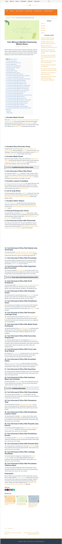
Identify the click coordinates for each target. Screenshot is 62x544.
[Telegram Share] (12, 490)
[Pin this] (10, 490)
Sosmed (43, 28)
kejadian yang (25, 193)
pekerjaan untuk (17, 126)
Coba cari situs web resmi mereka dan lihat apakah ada (21, 176)
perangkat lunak (32, 340)
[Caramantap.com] (31, 5)
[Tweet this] (8, 490)
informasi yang (23, 213)
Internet (42, 23)
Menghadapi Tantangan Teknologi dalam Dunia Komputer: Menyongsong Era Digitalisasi (48, 78)
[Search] (55, 13)
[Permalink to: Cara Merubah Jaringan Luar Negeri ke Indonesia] (22, 499)
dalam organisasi (20, 270)
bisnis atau (18, 173)
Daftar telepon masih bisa (10, 203)
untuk (21, 416)
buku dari (22, 394)
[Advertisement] (22, 136)
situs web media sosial (25, 328)
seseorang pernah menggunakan (14, 363)
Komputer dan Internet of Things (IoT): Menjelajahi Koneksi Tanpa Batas (48, 56)
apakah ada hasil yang (28, 123)
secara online (30, 295)
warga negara (18, 381)
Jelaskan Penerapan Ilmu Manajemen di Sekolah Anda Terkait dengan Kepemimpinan (33, 505)
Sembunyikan (13, 59)
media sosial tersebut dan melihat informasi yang (16, 162)
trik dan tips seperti (21, 477)
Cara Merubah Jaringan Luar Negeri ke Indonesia (21, 504)
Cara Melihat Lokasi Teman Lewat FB (10, 504)
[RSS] (49, 1)
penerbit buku (32, 446)
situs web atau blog (20, 437)
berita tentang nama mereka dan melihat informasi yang (17, 196)
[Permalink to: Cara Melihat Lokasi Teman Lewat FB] (10, 499)
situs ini (24, 150)
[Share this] (5, 490)
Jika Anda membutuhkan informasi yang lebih (15, 183)
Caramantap (10, 528)
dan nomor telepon (23, 188)
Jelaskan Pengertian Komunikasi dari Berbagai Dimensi (13, 533)
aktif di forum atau (16, 353)
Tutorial (42, 32)
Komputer (43, 26)
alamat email (33, 308)
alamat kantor (15, 263)
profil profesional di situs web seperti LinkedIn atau (27, 285)
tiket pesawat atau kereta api (26, 404)
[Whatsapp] (14, 490)
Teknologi (43, 30)
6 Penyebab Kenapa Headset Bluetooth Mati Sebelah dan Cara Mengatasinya (31, 533)
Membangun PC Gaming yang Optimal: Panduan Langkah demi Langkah (48, 51)
